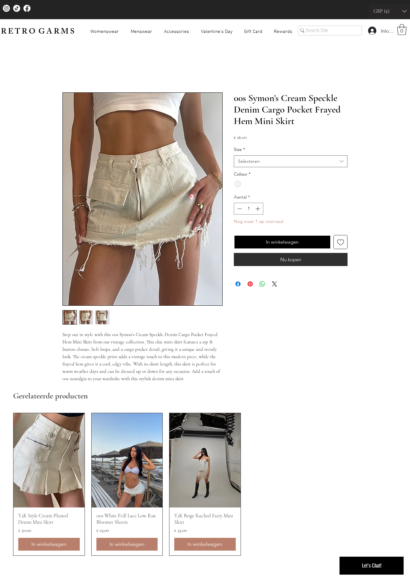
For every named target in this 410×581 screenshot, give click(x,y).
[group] (205, 485)
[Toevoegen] (340, 243)
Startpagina (75, 70)
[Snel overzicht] (49, 461)
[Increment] (258, 210)
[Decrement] (239, 210)
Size (239, 150)
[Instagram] (6, 8)
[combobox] (291, 163)
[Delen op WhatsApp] (262, 285)
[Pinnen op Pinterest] (250, 285)
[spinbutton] (248, 210)
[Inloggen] (372, 31)
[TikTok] (16, 8)
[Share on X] (274, 285)
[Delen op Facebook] (238, 285)
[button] (104, 29)
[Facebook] (26, 8)
